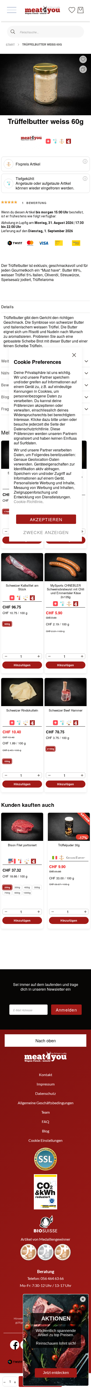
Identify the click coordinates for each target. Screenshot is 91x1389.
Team (45, 1112)
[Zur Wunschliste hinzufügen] (82, 59)
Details (7, 306)
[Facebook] (14, 1345)
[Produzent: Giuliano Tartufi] (75, 857)
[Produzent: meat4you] (68, 141)
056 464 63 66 (52, 1278)
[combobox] (45, 32)
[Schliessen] (13, 31)
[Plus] (83, 531)
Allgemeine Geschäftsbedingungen (46, 1102)
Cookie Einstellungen (45, 1140)
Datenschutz (45, 1093)
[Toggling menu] (11, 10)
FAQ (45, 1121)
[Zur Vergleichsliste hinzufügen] (83, 69)
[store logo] (42, 10)
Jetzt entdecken (56, 1373)
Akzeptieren (46, 519)
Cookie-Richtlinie (28, 501)
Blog (45, 1131)
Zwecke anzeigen (46, 532)
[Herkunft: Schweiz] (48, 141)
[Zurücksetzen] (78, 31)
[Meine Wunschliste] (72, 9)
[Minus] (4, 531)
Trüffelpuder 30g (69, 845)
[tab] (45, 307)
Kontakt (45, 1074)
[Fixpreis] (61, 141)
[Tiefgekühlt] (54, 141)
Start (10, 44)
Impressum (46, 1084)
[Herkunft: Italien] (54, 857)
